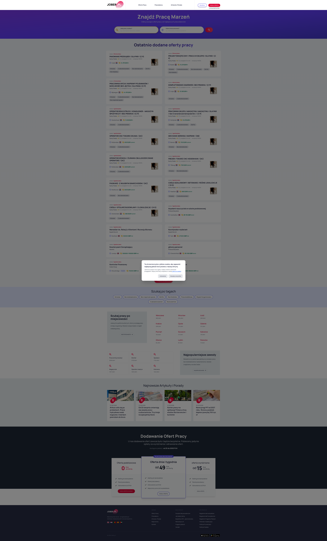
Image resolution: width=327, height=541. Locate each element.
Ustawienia (163, 276)
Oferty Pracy (142, 5)
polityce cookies (176, 271)
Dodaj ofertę (214, 5)
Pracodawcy (159, 5)
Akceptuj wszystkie (175, 276)
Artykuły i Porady (176, 5)
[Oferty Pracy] (115, 5)
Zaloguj (202, 5)
